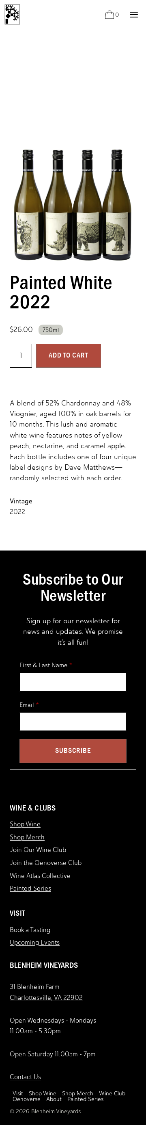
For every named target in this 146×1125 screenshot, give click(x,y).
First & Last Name (43, 665)
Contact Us (25, 1077)
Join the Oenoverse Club (46, 863)
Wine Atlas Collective (40, 876)
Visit (18, 1094)
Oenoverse (27, 1099)
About (54, 1099)
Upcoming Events (35, 942)
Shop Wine (25, 824)
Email (26, 705)
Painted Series (30, 888)
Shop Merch (27, 837)
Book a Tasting (30, 930)
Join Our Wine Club (38, 850)
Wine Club (112, 1094)
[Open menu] (133, 14)
